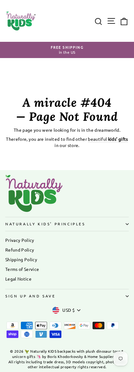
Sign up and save (30, 295)
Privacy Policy (19, 240)
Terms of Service (22, 269)
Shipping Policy (21, 259)
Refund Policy (19, 249)
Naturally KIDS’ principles (45, 223)
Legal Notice (18, 278)
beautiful (108, 139)
